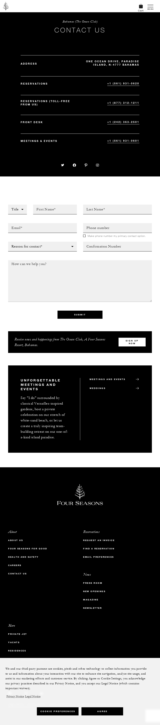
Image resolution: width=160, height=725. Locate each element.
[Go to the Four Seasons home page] (6, 6)
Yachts (14, 642)
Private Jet (17, 634)
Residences (17, 650)
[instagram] (97, 165)
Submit (80, 314)
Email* (13, 224)
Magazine (90, 599)
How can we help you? (27, 261)
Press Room (92, 583)
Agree (102, 711)
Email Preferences (98, 557)
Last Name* (92, 206)
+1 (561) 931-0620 (123, 83)
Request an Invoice (99, 540)
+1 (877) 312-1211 (123, 102)
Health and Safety (23, 557)
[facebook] (75, 165)
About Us (15, 540)
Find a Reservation (98, 548)
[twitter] (62, 165)
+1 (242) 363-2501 (123, 122)
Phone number (95, 224)
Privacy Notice (15, 696)
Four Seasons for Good (27, 548)
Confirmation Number (102, 243)
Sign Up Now (132, 342)
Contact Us (17, 573)
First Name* (43, 206)
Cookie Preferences (57, 711)
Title (12, 206)
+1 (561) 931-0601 (123, 140)
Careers (14, 565)
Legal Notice (32, 696)
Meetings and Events (107, 379)
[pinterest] (86, 165)
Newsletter (92, 608)
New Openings (94, 591)
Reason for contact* (26, 243)
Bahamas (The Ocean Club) (80, 22)
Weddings (98, 388)
